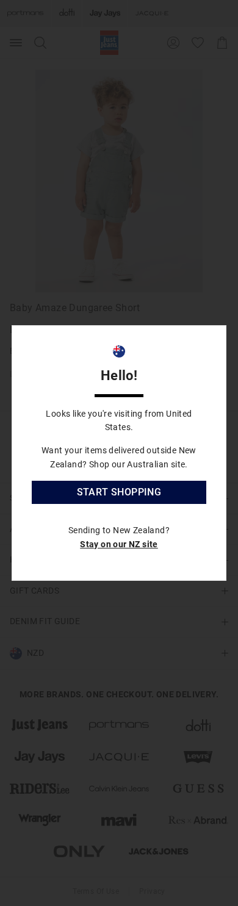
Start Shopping (119, 492)
